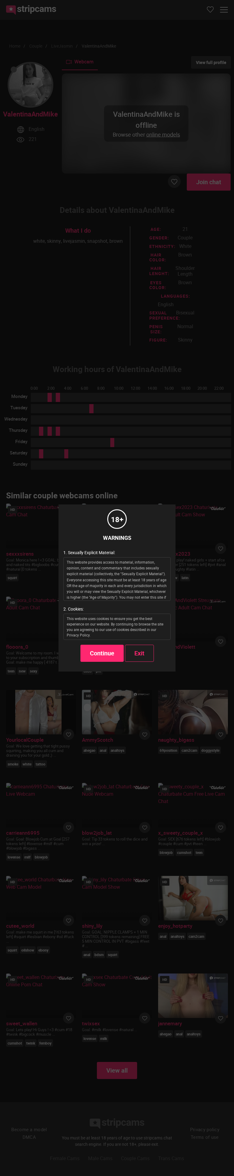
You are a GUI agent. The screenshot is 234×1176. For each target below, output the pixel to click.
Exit (139, 653)
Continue (102, 653)
